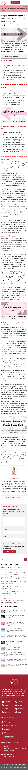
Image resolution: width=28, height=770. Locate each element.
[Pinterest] (13, 497)
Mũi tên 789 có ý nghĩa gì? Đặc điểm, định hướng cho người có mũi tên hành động (16, 636)
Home (2, 6)
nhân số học (11, 65)
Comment (9, 619)
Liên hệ (6, 733)
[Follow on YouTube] (7, 713)
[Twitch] (21, 497)
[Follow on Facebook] (7, 702)
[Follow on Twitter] (7, 706)
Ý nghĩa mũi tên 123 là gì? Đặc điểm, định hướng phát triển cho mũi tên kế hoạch (15, 630)
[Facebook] (6, 497)
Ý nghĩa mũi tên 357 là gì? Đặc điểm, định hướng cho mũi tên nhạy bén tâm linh (15, 654)
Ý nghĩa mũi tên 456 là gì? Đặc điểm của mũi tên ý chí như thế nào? (16, 648)
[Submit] (25, 559)
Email (4, 536)
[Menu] (26, 3)
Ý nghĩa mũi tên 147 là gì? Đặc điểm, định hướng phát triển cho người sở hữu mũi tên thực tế (16, 624)
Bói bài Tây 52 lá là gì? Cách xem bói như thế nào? (15, 611)
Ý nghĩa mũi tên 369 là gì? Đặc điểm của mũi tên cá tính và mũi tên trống (16, 659)
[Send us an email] (21, 706)
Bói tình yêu (15, 2)
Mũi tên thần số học (20, 164)
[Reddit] (10, 497)
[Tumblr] (15, 497)
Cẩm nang (7, 729)
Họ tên (5, 529)
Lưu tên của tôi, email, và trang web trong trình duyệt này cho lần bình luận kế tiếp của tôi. (14, 546)
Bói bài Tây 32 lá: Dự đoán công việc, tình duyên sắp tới (15, 616)
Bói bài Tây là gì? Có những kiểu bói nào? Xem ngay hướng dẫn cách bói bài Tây (16, 643)
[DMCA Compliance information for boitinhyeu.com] (9, 736)
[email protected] (9, 756)
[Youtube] (19, 497)
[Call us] (7, 709)
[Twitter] (17, 497)
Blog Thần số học (10, 6)
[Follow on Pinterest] (21, 709)
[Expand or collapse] (25, 56)
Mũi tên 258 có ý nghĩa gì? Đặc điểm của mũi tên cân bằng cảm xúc (16, 665)
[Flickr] (8, 497)
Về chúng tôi (8, 722)
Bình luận (6, 515)
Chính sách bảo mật (10, 725)
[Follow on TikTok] (21, 702)
